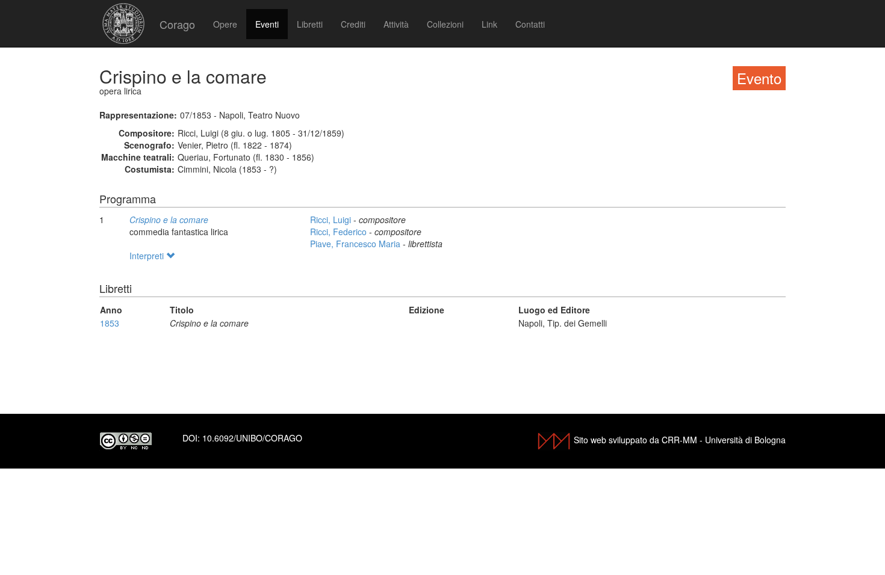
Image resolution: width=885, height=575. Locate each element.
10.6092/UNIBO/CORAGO (252, 438)
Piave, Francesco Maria (356, 244)
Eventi (267, 24)
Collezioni (445, 24)
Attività (396, 24)
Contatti (530, 24)
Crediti (353, 24)
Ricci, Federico (339, 232)
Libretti (310, 24)
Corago (177, 24)
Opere (225, 24)
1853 (109, 323)
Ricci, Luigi (331, 220)
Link (489, 24)
